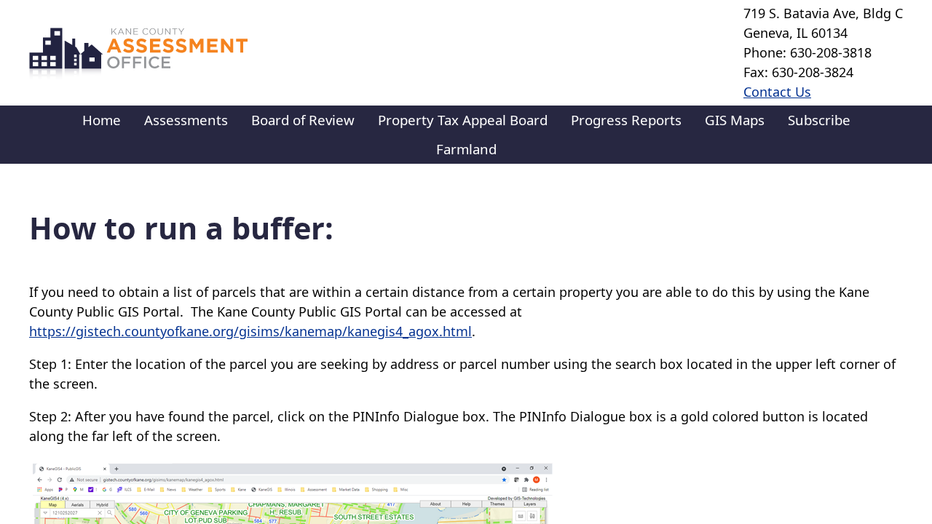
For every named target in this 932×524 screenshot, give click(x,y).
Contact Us (777, 91)
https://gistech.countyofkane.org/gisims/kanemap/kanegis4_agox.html (250, 331)
